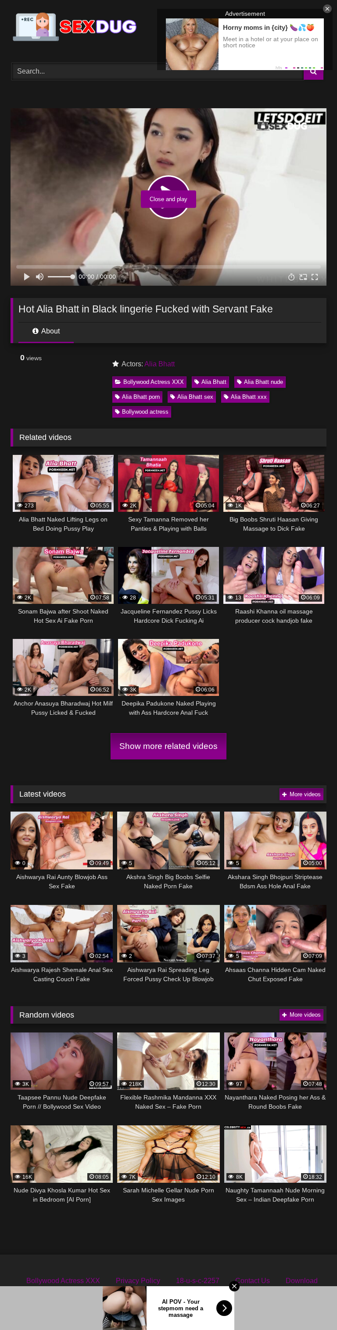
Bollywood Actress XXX (153, 382)
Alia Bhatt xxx (249, 397)
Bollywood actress (145, 411)
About (50, 331)
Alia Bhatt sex (195, 397)
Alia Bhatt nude (263, 382)
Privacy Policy (138, 1280)
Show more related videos (168, 746)
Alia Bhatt (159, 364)
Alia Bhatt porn (141, 397)
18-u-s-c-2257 (197, 1280)
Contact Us (252, 1280)
